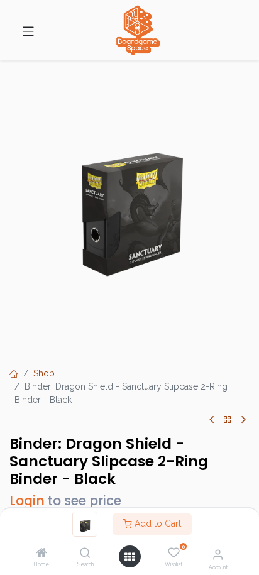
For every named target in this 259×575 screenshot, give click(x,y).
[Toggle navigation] (28, 30)
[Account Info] (218, 554)
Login (27, 501)
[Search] (85, 554)
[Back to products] (227, 420)
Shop (44, 373)
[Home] (41, 554)
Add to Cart (156, 523)
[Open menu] (129, 556)
